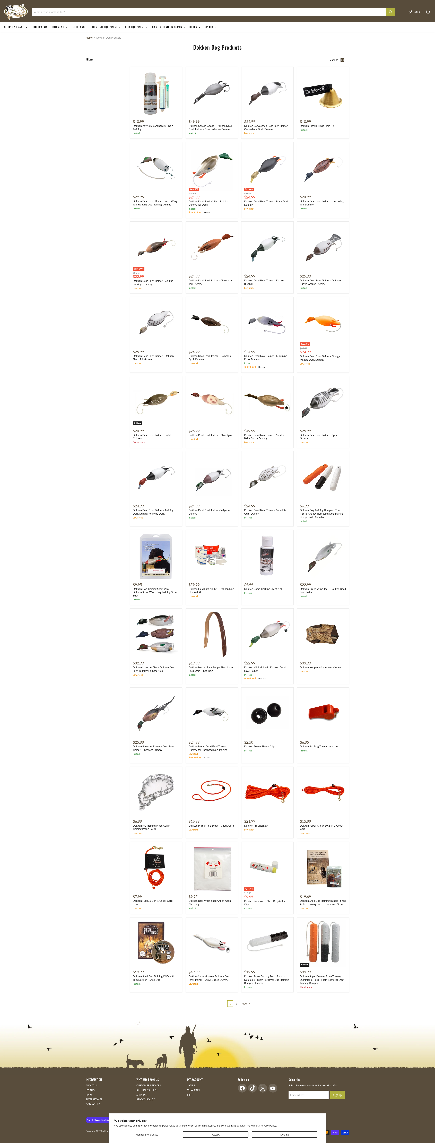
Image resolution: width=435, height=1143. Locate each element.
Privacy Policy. (268, 1125)
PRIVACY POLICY (145, 1099)
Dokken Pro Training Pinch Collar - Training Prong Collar (152, 827)
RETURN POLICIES (146, 1090)
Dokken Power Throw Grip (259, 746)
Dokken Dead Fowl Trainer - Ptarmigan (210, 435)
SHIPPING (141, 1094)
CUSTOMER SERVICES (148, 1085)
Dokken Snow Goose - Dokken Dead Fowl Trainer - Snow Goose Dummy (209, 978)
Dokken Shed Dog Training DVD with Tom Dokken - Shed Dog (153, 978)
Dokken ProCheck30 (256, 825)
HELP (190, 1094)
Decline (284, 1134)
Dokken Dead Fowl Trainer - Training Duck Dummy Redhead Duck (153, 512)
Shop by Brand (14, 27)
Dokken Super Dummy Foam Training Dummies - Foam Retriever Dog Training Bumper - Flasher (266, 979)
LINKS (89, 1094)
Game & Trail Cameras (167, 27)
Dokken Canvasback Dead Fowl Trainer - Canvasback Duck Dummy (266, 127)
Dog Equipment (135, 27)
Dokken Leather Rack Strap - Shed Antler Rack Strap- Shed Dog (211, 669)
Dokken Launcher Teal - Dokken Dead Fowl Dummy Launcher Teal (154, 669)
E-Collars (79, 27)
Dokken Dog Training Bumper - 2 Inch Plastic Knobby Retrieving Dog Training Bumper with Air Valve (321, 513)
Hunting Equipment (105, 27)
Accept (216, 1134)
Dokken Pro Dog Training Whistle (319, 746)
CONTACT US (93, 1104)
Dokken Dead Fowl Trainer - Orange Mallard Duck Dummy (320, 358)
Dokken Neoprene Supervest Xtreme (320, 667)
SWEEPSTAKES (94, 1099)
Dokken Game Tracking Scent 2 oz (263, 588)
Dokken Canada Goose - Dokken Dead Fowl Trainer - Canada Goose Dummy (210, 127)
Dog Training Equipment (48, 27)
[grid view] (342, 60)
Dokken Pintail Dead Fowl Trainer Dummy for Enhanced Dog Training (208, 748)
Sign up (337, 1095)
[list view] (347, 60)
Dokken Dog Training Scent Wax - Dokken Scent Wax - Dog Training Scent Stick (155, 592)
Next (245, 1003)
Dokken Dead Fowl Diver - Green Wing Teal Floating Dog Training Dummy (155, 203)
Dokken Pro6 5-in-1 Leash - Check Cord (211, 825)
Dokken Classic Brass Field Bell (317, 125)
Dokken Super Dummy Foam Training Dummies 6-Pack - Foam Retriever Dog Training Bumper (322, 979)
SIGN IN (191, 1085)
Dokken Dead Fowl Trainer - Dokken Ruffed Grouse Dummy (320, 282)
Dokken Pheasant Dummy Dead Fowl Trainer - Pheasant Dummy (153, 748)
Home (89, 37)
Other (193, 27)
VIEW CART (193, 1090)
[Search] (390, 12)
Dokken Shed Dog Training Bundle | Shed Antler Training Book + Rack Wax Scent (323, 902)
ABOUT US (92, 1085)
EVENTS (90, 1090)
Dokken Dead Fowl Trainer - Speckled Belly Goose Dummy (265, 437)
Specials (210, 27)
